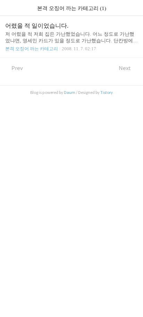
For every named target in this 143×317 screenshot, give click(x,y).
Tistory (106, 92)
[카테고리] (8, 8)
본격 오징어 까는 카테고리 (31, 48)
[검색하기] (134, 8)
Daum (69, 92)
